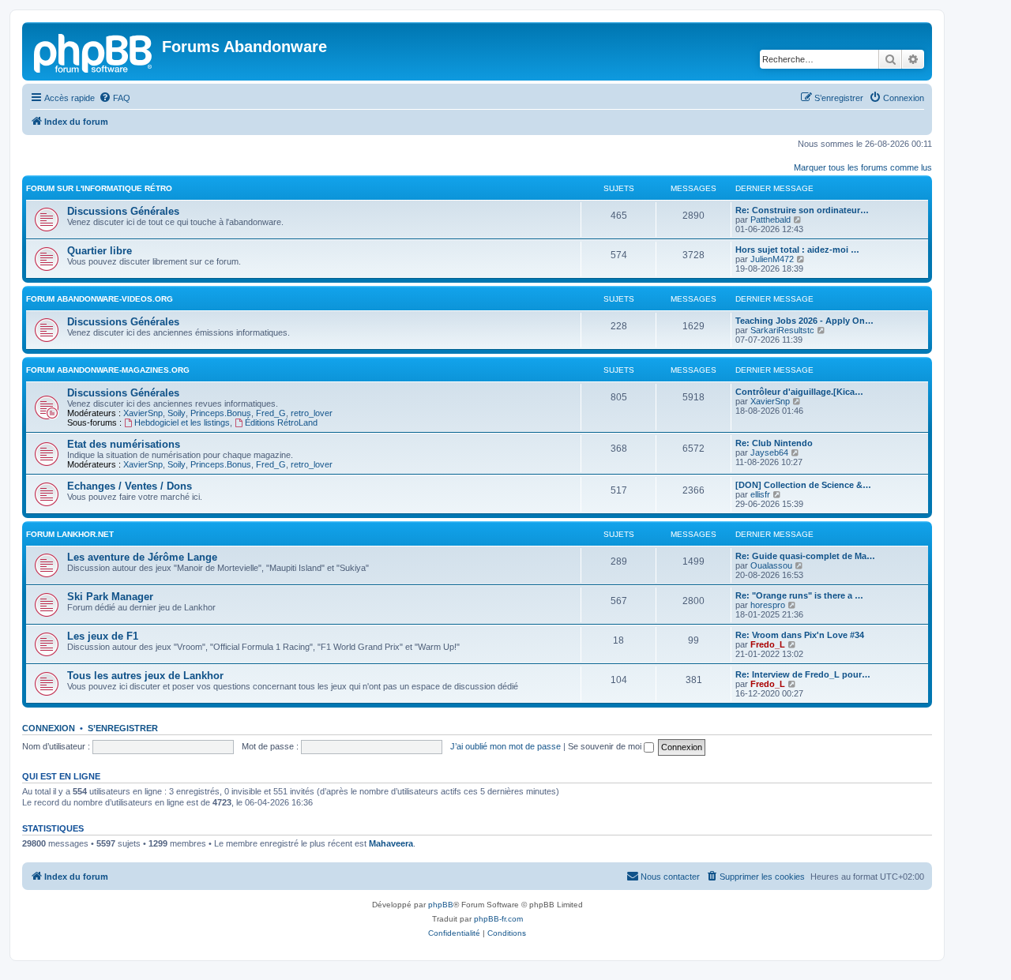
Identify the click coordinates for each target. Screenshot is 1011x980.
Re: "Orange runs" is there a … (799, 595)
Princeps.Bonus (220, 413)
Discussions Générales (123, 211)
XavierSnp (143, 413)
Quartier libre (99, 251)
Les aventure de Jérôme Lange (142, 557)
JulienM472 (772, 259)
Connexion (48, 728)
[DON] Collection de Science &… (803, 485)
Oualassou (771, 565)
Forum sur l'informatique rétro (99, 188)
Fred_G (271, 413)
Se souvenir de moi (606, 746)
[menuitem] (114, 97)
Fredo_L (767, 644)
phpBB (440, 904)
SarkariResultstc (782, 330)
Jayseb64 (769, 452)
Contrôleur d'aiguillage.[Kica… (799, 391)
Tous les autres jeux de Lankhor (145, 675)
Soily (176, 413)
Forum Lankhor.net (70, 534)
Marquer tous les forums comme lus (863, 167)
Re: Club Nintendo (774, 443)
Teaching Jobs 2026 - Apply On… (804, 320)
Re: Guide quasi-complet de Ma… (805, 556)
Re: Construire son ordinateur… (802, 210)
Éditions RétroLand (281, 422)
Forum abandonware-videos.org (99, 299)
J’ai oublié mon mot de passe (505, 746)
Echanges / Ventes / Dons (129, 486)
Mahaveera (391, 843)
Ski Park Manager (110, 597)
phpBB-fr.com (498, 918)
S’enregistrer (123, 728)
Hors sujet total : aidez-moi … (797, 249)
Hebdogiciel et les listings (182, 422)
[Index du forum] (94, 51)
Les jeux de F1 (102, 636)
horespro (767, 605)
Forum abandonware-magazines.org (108, 370)
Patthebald (770, 219)
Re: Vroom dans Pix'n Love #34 (799, 635)
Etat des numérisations (123, 444)
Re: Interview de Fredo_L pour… (802, 674)
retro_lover (312, 413)
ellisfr (760, 494)
